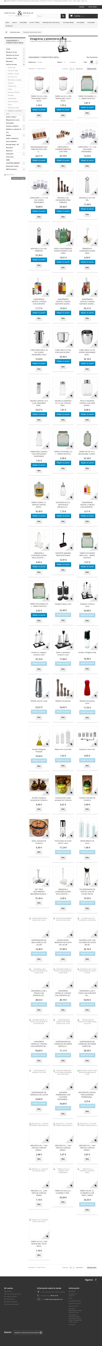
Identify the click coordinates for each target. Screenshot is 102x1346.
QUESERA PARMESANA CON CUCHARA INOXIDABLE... (63, 1096)
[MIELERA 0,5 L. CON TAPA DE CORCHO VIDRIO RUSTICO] (63, 1132)
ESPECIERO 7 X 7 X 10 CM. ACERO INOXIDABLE (39, 200)
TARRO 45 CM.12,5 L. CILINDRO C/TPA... (63, 1192)
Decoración (9, 147)
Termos (9, 104)
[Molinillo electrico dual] (39, 687)
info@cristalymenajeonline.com (54, 1299)
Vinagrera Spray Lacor (63, 604)
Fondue (9, 89)
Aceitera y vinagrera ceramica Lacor (38, 654)
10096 (8, 160)
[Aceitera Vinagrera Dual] (87, 639)
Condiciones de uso (75, 1303)
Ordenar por (32, 62)
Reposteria (9, 61)
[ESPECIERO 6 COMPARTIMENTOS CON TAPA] (63, 134)
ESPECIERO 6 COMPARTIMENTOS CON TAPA (63, 149)
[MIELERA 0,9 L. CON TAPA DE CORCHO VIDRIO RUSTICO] (87, 1132)
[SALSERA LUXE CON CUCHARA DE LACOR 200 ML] (87, 927)
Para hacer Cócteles (13, 92)
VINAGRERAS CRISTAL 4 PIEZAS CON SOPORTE (39, 301)
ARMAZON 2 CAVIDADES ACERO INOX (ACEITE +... (39, 555)
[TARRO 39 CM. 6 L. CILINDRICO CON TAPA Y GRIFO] (87, 1177)
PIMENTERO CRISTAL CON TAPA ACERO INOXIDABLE (39, 454)
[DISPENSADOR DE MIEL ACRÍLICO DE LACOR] (39, 927)
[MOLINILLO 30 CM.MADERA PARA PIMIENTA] (63, 184)
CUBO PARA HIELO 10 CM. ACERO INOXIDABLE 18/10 (39, 352)
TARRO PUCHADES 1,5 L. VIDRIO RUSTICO (63, 453)
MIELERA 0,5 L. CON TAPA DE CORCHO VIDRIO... (63, 1148)
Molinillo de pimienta (63, 701)
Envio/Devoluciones (75, 1301)
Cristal (14, 22)
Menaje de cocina (11, 52)
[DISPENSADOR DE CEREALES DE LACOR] (39, 1079)
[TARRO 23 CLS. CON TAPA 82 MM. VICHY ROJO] (39, 1228)
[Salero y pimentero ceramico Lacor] (63, 639)
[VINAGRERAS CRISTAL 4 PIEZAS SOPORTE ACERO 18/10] (87, 286)
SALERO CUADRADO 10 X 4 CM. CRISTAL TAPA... (63, 403)
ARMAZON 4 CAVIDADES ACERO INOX (87, 251)
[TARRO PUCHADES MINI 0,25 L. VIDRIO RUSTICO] (87, 540)
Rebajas (8, 135)
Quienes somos (73, 1306)
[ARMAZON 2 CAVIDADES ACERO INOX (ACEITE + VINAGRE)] (39, 540)
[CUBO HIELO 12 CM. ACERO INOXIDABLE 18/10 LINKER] (87, 337)
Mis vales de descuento (11, 1304)
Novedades (9, 26)
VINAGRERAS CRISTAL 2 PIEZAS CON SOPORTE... (87, 505)
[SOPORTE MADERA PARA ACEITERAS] (63, 540)
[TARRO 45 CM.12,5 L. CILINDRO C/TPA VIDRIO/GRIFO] (63, 1177)
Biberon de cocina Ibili (63, 749)
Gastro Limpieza (11, 117)
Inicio (7, 22)
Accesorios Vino (12, 77)
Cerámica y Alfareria (12, 126)
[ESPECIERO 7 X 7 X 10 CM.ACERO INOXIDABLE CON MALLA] (87, 134)
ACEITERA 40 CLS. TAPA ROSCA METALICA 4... (63, 505)
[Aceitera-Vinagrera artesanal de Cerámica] (39, 784)
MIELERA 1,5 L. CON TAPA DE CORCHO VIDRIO (39, 1193)
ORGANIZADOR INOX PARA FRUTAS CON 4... (38, 149)
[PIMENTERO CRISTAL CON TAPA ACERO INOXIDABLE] (39, 438)
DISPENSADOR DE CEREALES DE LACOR (39, 1094)
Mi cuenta (8, 1288)
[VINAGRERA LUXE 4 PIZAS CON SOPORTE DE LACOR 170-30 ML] (87, 977)
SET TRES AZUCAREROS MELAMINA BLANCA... (39, 891)
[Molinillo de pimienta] (63, 687)
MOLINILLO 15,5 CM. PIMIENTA (39, 250)
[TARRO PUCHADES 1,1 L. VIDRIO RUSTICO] (87, 83)
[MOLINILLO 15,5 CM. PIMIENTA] (39, 235)
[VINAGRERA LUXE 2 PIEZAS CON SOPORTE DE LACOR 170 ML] (39, 977)
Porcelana (10, 95)
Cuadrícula (91, 63)
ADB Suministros (11, 169)
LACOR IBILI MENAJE (68, 22)
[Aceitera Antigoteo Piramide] (39, 736)
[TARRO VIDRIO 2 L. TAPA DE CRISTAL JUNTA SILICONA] (39, 489)
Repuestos (9, 150)
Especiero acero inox (87, 749)
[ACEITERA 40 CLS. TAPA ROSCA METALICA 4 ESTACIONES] (63, 489)
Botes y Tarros (35, 22)
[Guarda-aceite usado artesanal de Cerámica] (63, 784)
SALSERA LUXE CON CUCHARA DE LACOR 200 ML (87, 942)
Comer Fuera (11, 67)
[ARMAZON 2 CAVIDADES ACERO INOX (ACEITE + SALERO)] (63, 876)
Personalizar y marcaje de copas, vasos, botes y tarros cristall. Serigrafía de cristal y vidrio (75, 1318)
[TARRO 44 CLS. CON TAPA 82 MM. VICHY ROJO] (63, 83)
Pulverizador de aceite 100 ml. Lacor (63, 842)
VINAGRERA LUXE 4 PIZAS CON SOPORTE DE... (87, 993)
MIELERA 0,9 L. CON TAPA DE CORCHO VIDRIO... (87, 1148)
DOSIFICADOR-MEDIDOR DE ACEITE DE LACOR (63, 942)
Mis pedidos (8, 1291)
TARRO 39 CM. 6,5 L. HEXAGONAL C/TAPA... (87, 453)
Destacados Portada (12, 166)
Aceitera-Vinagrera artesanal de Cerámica (38, 799)
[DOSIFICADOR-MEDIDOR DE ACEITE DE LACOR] (63, 927)
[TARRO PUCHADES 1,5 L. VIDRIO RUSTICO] (63, 438)
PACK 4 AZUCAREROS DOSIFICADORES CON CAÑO (63, 251)
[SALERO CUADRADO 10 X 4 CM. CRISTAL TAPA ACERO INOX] (63, 387)
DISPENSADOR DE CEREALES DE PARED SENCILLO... (63, 1044)
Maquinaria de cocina (12, 120)
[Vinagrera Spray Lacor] (63, 591)
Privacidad (72, 1324)
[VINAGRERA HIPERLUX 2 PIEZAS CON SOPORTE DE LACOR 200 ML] (63, 977)
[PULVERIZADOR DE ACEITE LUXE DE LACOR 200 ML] (87, 876)
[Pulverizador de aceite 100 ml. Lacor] (63, 827)
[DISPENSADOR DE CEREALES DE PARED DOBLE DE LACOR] (87, 1028)
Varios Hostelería (11, 141)
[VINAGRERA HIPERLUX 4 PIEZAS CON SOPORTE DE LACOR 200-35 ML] (39, 1028)
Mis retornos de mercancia (12, 1294)
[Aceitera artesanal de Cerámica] (87, 784)
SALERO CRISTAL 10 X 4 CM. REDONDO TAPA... (39, 403)
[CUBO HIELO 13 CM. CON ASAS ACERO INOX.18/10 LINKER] (63, 337)
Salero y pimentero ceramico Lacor (63, 654)
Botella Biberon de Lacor (87, 842)
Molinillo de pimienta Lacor (87, 702)
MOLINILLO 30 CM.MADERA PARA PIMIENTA (63, 200)
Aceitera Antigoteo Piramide (39, 750)
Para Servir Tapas (12, 70)
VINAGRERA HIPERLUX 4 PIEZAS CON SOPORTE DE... (39, 1044)
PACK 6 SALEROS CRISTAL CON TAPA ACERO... (87, 403)
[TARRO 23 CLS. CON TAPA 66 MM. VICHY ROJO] (39, 83)
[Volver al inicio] (6, 32)
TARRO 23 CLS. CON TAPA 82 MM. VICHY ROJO (39, 1244)
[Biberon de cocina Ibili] (63, 736)
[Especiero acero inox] (87, 736)
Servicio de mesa (11, 64)
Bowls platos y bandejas (14, 80)
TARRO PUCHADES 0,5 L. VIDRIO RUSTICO (39, 605)
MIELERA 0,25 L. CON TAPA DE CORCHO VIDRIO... (38, 1148)
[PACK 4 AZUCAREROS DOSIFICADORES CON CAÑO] (63, 235)
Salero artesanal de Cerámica (39, 842)
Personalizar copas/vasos (51, 22)
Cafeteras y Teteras (13, 73)
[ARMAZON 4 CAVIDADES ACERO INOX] (87, 235)
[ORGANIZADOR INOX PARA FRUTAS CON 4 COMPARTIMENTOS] (39, 134)
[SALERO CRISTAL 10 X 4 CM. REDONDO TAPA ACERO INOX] (39, 387)
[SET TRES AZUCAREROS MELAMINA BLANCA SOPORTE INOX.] (39, 876)
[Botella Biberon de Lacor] (87, 827)
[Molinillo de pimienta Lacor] (87, 687)
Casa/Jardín (91, 22)
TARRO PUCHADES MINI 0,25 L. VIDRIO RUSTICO (87, 555)
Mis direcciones (9, 1299)
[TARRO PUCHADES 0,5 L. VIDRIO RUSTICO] (39, 591)
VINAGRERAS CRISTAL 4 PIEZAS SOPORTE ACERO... (87, 301)
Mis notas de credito (10, 1296)
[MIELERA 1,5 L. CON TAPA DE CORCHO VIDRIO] (39, 1177)
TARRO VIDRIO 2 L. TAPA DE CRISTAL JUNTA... (39, 505)
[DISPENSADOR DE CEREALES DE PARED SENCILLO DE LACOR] (63, 1028)
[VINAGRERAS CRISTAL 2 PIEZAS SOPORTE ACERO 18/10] (63, 286)
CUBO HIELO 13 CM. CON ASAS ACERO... (63, 351)
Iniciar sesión (92, 7)
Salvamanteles (11, 98)
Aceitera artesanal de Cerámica (87, 799)
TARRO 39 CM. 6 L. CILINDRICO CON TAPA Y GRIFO (87, 1193)
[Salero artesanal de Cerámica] (39, 827)
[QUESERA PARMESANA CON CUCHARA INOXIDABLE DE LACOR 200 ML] (63, 1079)
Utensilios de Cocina (12, 55)
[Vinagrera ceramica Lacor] (87, 591)
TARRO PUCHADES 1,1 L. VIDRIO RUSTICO (87, 97)
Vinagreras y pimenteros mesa (14, 112)
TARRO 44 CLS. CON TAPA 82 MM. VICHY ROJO (63, 98)
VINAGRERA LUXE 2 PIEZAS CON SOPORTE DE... (39, 993)
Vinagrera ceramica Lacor (87, 605)
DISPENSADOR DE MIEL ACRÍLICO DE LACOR (38, 942)
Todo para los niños (13, 107)
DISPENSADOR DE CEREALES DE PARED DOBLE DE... (87, 1044)
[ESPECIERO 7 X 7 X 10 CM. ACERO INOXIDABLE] (39, 184)
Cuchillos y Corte (11, 58)
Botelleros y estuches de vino (13, 130)
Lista (97, 63)
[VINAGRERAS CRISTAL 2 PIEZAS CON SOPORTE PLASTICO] (87, 489)
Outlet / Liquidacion (12, 138)
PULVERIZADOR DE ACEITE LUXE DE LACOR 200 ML (87, 891)
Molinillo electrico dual (39, 701)
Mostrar (59, 62)
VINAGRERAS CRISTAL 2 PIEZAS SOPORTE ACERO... (63, 301)
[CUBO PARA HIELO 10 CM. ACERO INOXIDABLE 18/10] (39, 337)
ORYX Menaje (80, 22)
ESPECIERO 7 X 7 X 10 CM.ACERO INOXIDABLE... (87, 149)
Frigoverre (23, 22)
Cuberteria (10, 83)
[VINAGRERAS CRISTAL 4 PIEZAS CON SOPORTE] (39, 286)
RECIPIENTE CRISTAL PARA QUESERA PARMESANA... (87, 1095)
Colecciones (10, 157)
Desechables (10, 123)
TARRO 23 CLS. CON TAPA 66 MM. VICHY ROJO (39, 98)
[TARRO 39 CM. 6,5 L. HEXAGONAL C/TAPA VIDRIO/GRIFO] (87, 438)
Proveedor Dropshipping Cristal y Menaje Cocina (75, 1310)
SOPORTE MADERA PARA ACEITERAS (63, 554)
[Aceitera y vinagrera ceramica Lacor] (39, 639)
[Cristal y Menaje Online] (18, 13)
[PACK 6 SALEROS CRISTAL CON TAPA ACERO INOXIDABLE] (87, 387)
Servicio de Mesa (12, 101)
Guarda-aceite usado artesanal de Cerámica (63, 799)
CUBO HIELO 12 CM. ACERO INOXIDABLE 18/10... (87, 352)
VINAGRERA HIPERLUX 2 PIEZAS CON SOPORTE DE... (63, 993)
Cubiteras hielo (11, 86)
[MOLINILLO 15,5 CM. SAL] (87, 184)
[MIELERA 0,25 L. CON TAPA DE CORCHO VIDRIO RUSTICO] (39, 1132)
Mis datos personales (10, 1301)
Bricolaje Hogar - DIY (12, 144)
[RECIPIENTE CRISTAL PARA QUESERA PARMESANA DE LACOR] (87, 1079)
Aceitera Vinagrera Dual (87, 652)
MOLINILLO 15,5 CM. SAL (87, 199)
